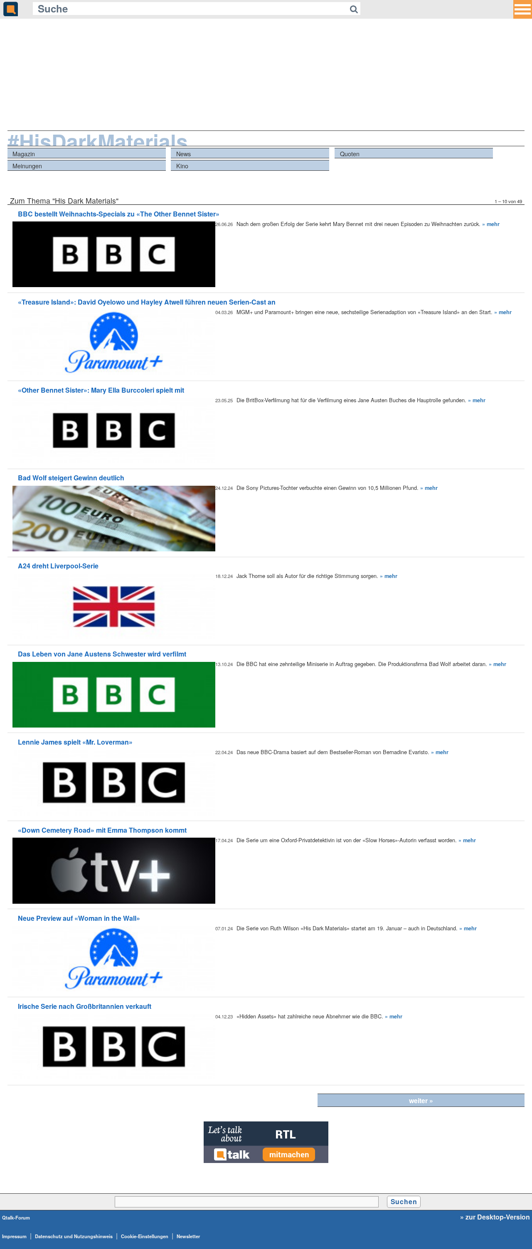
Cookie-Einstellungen (144, 1236)
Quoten (350, 153)
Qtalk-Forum (16, 1217)
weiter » (421, 1100)
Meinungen (27, 165)
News (183, 153)
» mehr (491, 224)
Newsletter (188, 1236)
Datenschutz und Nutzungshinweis (74, 1236)
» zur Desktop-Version (495, 1217)
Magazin (23, 153)
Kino (182, 165)
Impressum (14, 1236)
